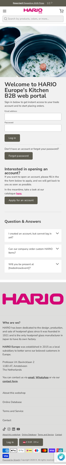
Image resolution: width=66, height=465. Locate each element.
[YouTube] (18, 429)
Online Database (12, 402)
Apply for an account (21, 200)
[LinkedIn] (13, 429)
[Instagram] (9, 429)
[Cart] (60, 11)
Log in (12, 138)
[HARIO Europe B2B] (33, 11)
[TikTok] (4, 429)
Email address (11, 111)
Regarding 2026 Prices (28, 3)
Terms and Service (13, 411)
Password (9, 122)
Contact (7, 420)
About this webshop (14, 393)
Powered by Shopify (11, 460)
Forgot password (19, 156)
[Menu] (6, 11)
